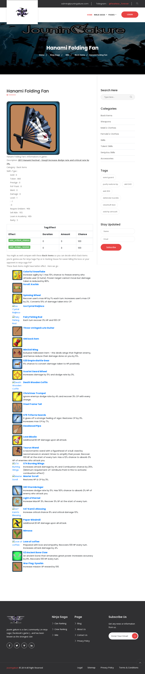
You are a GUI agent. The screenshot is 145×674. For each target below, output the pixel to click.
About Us (81, 629)
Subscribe (111, 247)
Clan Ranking (60, 623)
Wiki (56, 635)
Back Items (106, 115)
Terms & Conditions (128, 667)
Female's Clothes (110, 133)
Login (130, 14)
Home (89, 15)
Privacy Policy (83, 640)
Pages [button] (111, 15)
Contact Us (82, 635)
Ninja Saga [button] (99, 15)
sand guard (108, 177)
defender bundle (111, 198)
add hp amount (110, 211)
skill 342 (128, 184)
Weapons (106, 121)
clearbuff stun (109, 205)
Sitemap (91, 667)
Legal (79, 667)
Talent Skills (107, 146)
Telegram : (112, 3)
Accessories (107, 158)
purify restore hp (110, 184)
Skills (103, 140)
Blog (79, 623)
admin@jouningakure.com (75, 3)
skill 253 (106, 191)
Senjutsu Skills (108, 152)
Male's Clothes (108, 127)
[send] (135, 636)
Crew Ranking (61, 629)
